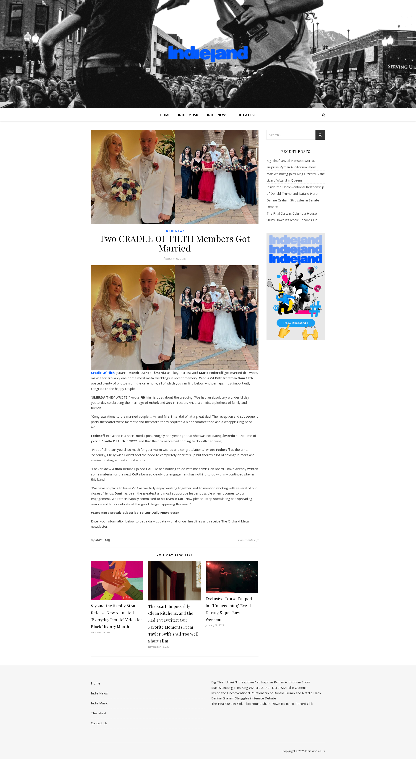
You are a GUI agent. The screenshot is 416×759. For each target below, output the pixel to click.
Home (165, 115)
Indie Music (188, 115)
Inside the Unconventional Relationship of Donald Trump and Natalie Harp (266, 693)
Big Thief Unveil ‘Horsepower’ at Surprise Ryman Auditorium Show (260, 682)
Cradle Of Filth (103, 372)
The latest (245, 115)
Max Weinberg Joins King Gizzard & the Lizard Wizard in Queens (259, 687)
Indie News (217, 115)
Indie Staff (102, 540)
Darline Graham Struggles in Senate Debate (243, 698)
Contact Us (99, 723)
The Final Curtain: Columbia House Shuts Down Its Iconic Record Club (262, 703)
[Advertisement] (295, 412)
